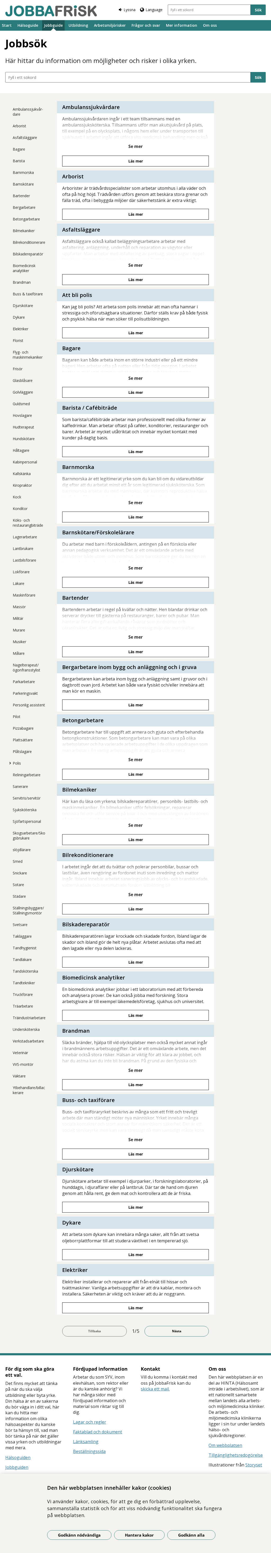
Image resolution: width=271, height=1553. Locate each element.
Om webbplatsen (225, 1445)
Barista (19, 160)
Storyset (253, 1465)
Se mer (135, 146)
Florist (18, 340)
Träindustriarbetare (29, 1017)
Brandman (22, 282)
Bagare (19, 149)
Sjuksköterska (25, 809)
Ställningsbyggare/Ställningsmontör (28, 910)
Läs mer (135, 161)
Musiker (19, 641)
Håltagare (21, 450)
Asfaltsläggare (25, 137)
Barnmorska (23, 172)
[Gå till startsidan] (51, 10)
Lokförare (21, 571)
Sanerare (20, 786)
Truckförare (23, 994)
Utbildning (78, 25)
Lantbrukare (23, 548)
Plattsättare (23, 739)
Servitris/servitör (26, 798)
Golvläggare (23, 392)
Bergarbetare (24, 207)
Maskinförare (24, 595)
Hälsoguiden (17, 1457)
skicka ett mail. (155, 1389)
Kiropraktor (22, 485)
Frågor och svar (146, 25)
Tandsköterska (25, 971)
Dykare (19, 317)
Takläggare (22, 936)
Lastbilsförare (24, 560)
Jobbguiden (16, 1467)
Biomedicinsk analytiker (24, 268)
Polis (17, 763)
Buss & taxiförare (28, 293)
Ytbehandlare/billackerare (29, 1090)
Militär (18, 618)
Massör (19, 606)
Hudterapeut (23, 427)
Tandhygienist (25, 947)
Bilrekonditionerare (29, 242)
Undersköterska (26, 1029)
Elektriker (20, 328)
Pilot (16, 716)
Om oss (210, 25)
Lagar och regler (89, 1422)
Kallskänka (22, 473)
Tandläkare (22, 959)
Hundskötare (24, 438)
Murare (19, 630)
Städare (19, 896)
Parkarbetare (24, 681)
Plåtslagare (22, 751)
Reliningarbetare (26, 774)
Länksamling (85, 1441)
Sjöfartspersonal (27, 821)
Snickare (20, 872)
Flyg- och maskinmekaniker (28, 355)
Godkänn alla (191, 1535)
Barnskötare (23, 184)
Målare (19, 653)
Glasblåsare (23, 380)
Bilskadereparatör (28, 253)
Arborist (19, 125)
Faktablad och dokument (97, 1432)
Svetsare (20, 924)
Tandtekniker (24, 982)
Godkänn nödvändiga (79, 1535)
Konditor (20, 508)
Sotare (18, 884)
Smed (17, 861)
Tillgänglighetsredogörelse (236, 1455)
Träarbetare (23, 1006)
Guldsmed (21, 403)
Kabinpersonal (25, 461)
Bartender (21, 195)
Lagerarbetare (25, 536)
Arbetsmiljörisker (110, 25)
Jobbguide (53, 25)
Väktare (19, 1075)
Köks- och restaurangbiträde (28, 523)
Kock (17, 496)
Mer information (181, 25)
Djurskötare (23, 305)
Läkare (18, 583)
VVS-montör (23, 1064)
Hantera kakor (139, 1535)
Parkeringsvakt (25, 693)
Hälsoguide (27, 25)
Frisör (17, 368)
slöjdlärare (22, 849)
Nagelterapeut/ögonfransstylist (26, 667)
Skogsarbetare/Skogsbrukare (29, 835)
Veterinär (20, 1052)
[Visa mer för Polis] (8, 763)
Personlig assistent (29, 704)
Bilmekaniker (24, 230)
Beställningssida (89, 1451)
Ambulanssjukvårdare (28, 112)
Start (7, 25)
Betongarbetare (26, 219)
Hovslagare (22, 415)
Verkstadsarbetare (28, 1041)
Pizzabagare (23, 728)
